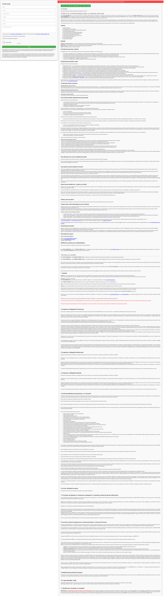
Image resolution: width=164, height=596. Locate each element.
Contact (63, 5)
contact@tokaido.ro (125, 294)
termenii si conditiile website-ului (42, 34)
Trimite (29, 46)
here (120, 222)
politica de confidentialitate (16, 34)
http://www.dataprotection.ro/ (71, 238)
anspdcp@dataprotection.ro (69, 239)
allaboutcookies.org (107, 220)
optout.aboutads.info (65, 220)
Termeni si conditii (86, 5)
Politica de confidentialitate (73, 5)
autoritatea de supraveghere (79, 76)
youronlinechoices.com (77, 220)
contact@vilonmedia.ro (73, 80)
